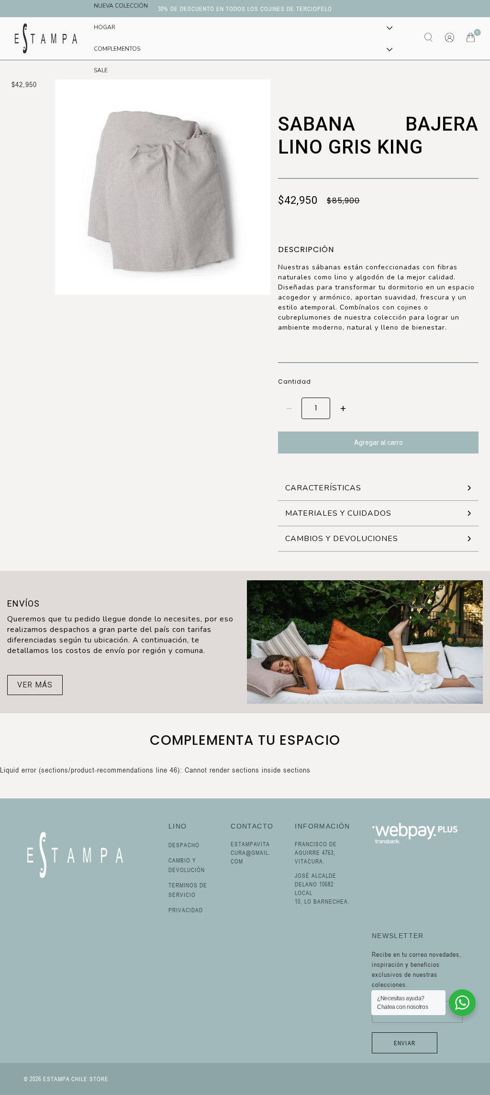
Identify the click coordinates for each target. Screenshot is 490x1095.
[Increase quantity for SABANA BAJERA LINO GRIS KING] (343, 408)
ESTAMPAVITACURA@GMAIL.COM (250, 852)
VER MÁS (35, 684)
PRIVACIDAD (185, 910)
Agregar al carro (378, 442)
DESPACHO (184, 845)
